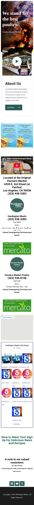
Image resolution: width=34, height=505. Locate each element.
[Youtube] (17, 483)
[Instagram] (22, 483)
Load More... (17, 424)
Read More (10, 107)
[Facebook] (11, 483)
